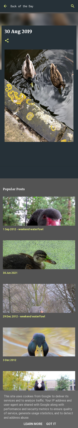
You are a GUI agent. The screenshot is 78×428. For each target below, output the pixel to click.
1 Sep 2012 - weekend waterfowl (23, 229)
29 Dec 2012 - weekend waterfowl (24, 316)
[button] (7, 40)
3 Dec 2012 (9, 360)
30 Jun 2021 (10, 272)
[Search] (72, 6)
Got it (51, 424)
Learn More (33, 424)
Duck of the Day (22, 6)
